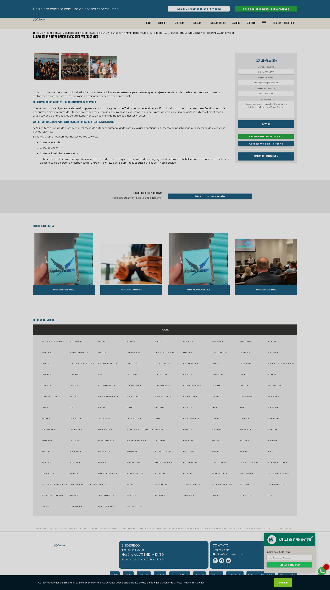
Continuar (283, 582)
